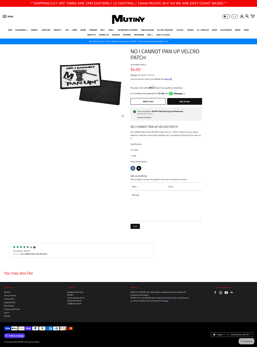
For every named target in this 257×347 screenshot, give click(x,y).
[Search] (247, 16)
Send (135, 226)
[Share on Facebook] (133, 168)
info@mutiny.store (74, 303)
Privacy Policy (9, 299)
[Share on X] (138, 168)
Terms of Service (10, 295)
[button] (81, 250)
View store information (144, 117)
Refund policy (9, 305)
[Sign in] (242, 16)
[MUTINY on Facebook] (215, 293)
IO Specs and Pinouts (12, 309)
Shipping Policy (9, 302)
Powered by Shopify (31, 342)
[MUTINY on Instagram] (221, 293)
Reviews (7, 292)
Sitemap (7, 316)
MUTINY (21, 342)
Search (6, 312)
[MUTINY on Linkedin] (232, 293)
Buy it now (185, 101)
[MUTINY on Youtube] (226, 293)
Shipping (134, 75)
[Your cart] (252, 16)
